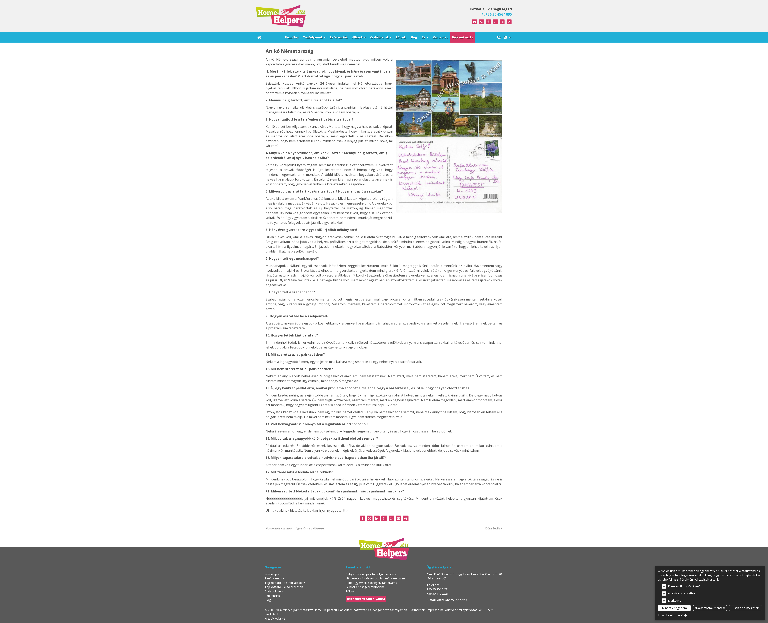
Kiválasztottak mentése (710, 608)
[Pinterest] (384, 518)
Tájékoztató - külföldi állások (284, 587)
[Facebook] (488, 22)
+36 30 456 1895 (498, 14)
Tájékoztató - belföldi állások (284, 583)
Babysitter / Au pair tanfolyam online (370, 574)
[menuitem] (259, 37)
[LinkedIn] (495, 22)
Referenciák (272, 596)
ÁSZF (482, 610)
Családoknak (273, 591)
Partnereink (417, 610)
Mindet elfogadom (674, 608)
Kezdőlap (271, 574)
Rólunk (350, 591)
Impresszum (435, 610)
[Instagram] (502, 22)
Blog (268, 600)
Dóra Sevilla (493, 528)
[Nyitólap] (317, 16)
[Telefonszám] (481, 22)
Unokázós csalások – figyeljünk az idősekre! (295, 528)
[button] (507, 37)
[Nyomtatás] (405, 518)
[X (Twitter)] (369, 518)
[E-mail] (474, 22)
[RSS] (509, 22)
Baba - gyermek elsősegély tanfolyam (370, 583)
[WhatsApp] (391, 518)
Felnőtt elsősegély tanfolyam (365, 587)
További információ (671, 615)
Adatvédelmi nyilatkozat (461, 610)
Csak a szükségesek (746, 608)
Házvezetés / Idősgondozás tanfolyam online (375, 578)
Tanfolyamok (273, 578)
